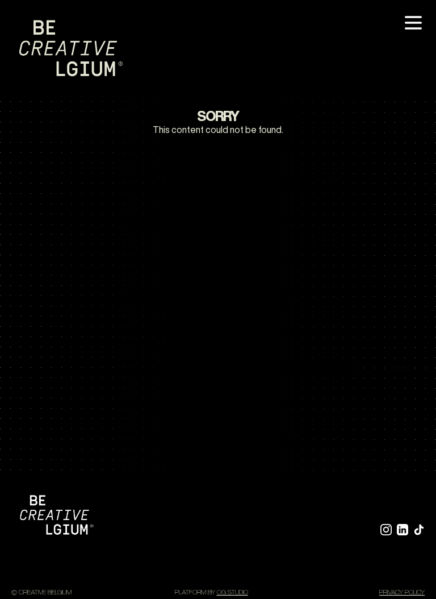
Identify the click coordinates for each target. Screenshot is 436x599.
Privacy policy (402, 592)
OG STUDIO (232, 592)
